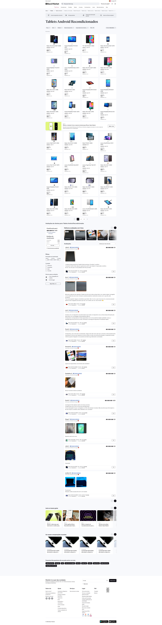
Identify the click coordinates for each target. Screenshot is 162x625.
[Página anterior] (74, 219)
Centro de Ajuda (61, 604)
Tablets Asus (84, 10)
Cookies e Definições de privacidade (87, 600)
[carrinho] (115, 4)
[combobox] (48, 28)
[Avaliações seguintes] (115, 501)
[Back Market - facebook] (52, 598)
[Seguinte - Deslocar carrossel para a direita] (115, 227)
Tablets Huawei (104, 10)
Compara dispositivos (62, 608)
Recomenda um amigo (74, 591)
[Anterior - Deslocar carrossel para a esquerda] (112, 227)
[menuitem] (63, 7)
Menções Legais (85, 606)
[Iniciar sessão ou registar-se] (112, 4)
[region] (90, 235)
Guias (59, 606)
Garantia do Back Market (87, 596)
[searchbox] (81, 4)
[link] (111, 126)
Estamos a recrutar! (49, 596)
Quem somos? (48, 591)
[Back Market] (52, 4)
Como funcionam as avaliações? (53, 248)
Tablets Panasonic (76, 10)
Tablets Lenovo (91, 10)
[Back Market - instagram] (47, 598)
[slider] (46, 260)
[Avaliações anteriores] (112, 501)
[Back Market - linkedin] (49, 598)
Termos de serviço (85, 591)
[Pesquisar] (62, 4)
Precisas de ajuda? (105, 3)
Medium (96, 593)
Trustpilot (96, 591)
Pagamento (60, 597)
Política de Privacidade (86, 598)
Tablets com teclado (68, 10)
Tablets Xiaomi (97, 10)
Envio (59, 599)
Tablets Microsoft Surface (114, 10)
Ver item (85, 270)
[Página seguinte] (87, 219)
